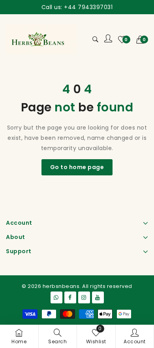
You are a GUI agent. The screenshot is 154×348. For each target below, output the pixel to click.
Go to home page (77, 167)
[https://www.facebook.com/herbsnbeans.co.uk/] (70, 297)
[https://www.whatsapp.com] (56, 297)
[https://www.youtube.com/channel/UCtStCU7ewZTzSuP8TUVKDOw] (98, 297)
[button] (142, 39)
